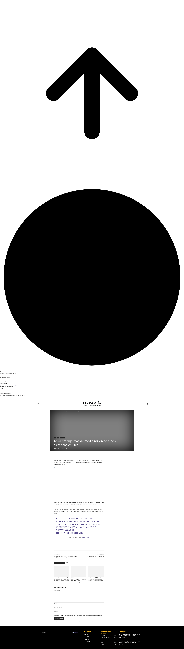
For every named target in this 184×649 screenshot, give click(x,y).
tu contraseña (3, 381)
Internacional (62, 437)
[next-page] (54, 584)
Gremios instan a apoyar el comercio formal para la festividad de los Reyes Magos (65, 557)
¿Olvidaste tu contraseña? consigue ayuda (10, 385)
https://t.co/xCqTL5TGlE (70, 533)
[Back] (0, 370)
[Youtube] (144, 404)
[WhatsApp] (61, 455)
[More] (65, 455)
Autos (62, 412)
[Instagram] (136, 404)
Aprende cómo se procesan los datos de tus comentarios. (87, 622)
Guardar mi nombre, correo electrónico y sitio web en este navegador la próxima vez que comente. (78, 615)
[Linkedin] (139, 404)
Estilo (58, 412)
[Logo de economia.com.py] (92, 403)
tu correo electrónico (5, 392)
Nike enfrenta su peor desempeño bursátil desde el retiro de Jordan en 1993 (129, 641)
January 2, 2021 (86, 537)
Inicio (55, 412)
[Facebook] (134, 404)
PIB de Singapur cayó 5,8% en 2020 (95, 556)
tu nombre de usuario (5, 377)
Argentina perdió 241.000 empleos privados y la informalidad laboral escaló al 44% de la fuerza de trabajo (95, 579)
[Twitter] (142, 404)
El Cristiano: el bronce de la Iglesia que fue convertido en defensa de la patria (129, 635)
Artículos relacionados (59, 562)
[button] (147, 404)
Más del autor (69, 562)
